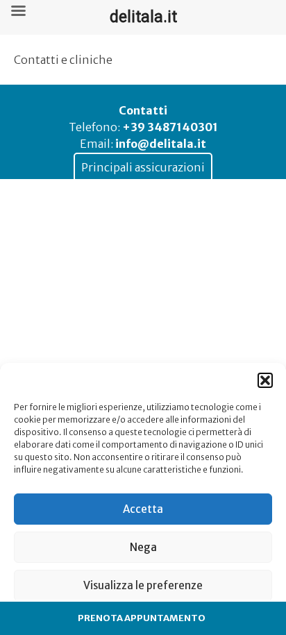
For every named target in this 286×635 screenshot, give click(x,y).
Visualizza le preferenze (143, 585)
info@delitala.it (160, 144)
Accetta (143, 509)
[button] (265, 380)
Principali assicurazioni (143, 167)
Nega (143, 547)
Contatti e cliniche (63, 60)
